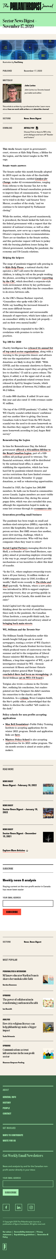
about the (41, 109)
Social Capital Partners (15, 548)
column (24, 698)
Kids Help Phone (14, 267)
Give (13, 12)
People (6, 1108)
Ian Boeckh (7, 1009)
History (7, 1102)
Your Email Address (12, 897)
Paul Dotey (18, 62)
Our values (7, 1231)
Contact (7, 1113)
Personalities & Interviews (14, 971)
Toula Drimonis (9, 1036)
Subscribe (28, 12)
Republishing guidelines (24, 1234)
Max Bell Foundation (16, 724)
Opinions (6, 995)
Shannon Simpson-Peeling (13, 1062)
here (17, 734)
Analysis (6, 1019)
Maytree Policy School (17, 739)
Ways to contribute (13, 1135)
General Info (9, 1097)
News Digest (35, 118)
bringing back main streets (17, 623)
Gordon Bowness (10, 984)
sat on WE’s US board (30, 677)
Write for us (9, 1140)
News (26, 118)
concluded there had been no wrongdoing (25, 674)
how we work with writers (19, 109)
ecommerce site (42, 508)
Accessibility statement (24, 1231)
